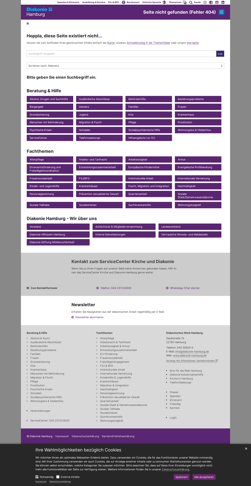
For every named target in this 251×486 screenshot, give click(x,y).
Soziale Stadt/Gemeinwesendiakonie (195, 195)
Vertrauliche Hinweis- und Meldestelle (184, 234)
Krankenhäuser (88, 186)
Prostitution (185, 122)
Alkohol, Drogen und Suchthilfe (49, 99)
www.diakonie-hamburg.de (189, 355)
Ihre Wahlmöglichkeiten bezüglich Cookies (78, 449)
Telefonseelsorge (89, 137)
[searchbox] (121, 54)
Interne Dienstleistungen (110, 234)
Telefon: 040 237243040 (115, 288)
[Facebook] (211, 2)
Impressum (40, 481)
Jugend (83, 114)
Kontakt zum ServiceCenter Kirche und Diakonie (122, 261)
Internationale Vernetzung (194, 178)
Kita (130, 114)
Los (220, 53)
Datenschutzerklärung (60, 481)
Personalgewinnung (42, 193)
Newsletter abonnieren (89, 317)
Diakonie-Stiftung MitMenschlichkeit (52, 242)
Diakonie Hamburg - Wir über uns (62, 218)
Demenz (84, 106)
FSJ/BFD (84, 178)
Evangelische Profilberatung (195, 167)
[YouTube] (217, 2)
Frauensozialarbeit (41, 178)
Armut (181, 159)
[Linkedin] (223, 2)
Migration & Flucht (90, 122)
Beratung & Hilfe (44, 90)
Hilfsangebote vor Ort (141, 137)
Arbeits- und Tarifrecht (93, 159)
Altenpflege (37, 159)
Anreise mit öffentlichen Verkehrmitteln (190, 360)
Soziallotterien (88, 205)
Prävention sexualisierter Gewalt (99, 193)
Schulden (84, 130)
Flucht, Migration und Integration (148, 186)
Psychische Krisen (41, 130)
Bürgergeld (36, 106)
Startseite (193, 42)
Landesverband (170, 226)
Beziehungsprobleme (191, 99)
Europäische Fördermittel (143, 167)
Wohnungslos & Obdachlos (194, 130)
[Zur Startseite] (39, 12)
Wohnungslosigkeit (189, 205)
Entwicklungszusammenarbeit (97, 167)
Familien (133, 106)
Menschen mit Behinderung (46, 122)
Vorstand (35, 226)
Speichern (181, 477)
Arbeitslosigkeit (137, 159)
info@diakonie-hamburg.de (192, 351)
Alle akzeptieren (204, 477)
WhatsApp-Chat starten (185, 288)
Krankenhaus (186, 114)
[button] (154, 2)
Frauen (182, 106)
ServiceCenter (38, 137)
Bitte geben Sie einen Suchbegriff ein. (61, 77)
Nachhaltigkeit (187, 186)
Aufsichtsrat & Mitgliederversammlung (118, 226)
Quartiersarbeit (137, 193)
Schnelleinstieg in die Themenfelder (148, 42)
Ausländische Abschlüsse (94, 99)
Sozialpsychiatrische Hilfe (144, 130)
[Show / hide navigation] (221, 12)
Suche (111, 42)
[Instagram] (205, 2)
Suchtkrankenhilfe (139, 205)
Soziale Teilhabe (39, 205)
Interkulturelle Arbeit (140, 178)
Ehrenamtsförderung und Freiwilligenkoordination (45, 169)
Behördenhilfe (137, 99)
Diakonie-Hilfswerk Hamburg (47, 234)
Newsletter (83, 304)
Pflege (132, 122)
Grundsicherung (39, 114)
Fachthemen (40, 151)
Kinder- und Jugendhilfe (44, 186)
